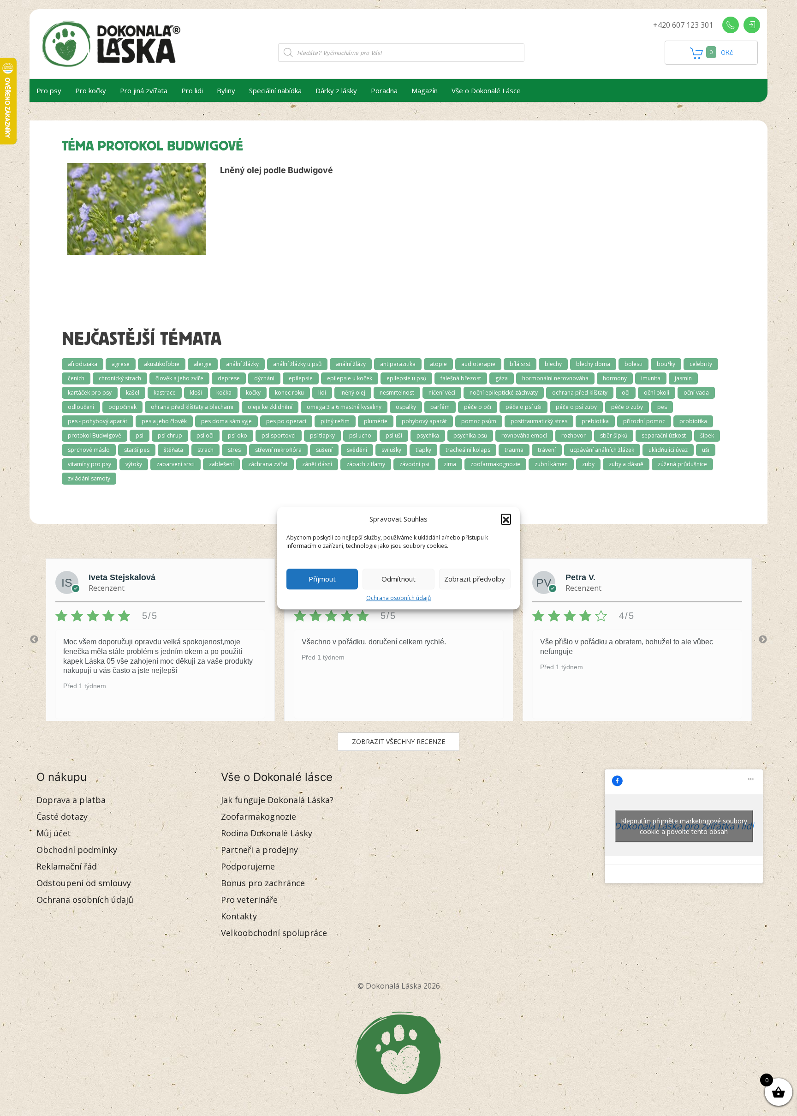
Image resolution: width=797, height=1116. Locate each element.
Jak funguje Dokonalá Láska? (277, 799)
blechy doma (593, 364)
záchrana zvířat (268, 464)
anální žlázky (242, 364)
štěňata (173, 450)
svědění (357, 450)
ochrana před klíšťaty (579, 392)
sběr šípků (613, 435)
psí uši (394, 435)
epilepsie (301, 378)
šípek (707, 435)
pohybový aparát (424, 421)
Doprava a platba (71, 799)
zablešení (221, 464)
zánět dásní (317, 464)
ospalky (406, 407)
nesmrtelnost (397, 392)
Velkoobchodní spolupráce (274, 932)
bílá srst (520, 364)
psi (139, 435)
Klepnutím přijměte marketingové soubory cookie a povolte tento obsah (684, 826)
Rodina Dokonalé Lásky (266, 833)
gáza (501, 378)
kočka (224, 392)
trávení (547, 450)
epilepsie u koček (349, 378)
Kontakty (239, 916)
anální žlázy (351, 364)
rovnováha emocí (524, 435)
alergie (203, 364)
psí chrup (170, 435)
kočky (253, 392)
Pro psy (48, 90)
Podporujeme (248, 866)
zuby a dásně (626, 464)
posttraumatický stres (539, 421)
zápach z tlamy (365, 464)
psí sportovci (279, 435)
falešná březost (460, 378)
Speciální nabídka (275, 90)
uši (705, 450)
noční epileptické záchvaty (504, 392)
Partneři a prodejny (259, 849)
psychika (427, 435)
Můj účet (53, 833)
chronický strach (120, 378)
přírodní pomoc (644, 421)
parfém (440, 407)
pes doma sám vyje (226, 421)
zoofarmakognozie (495, 464)
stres (234, 450)
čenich (76, 378)
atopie (438, 364)
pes (662, 407)
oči (626, 392)
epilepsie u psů (406, 378)
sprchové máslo (89, 450)
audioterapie (478, 364)
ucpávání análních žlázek (602, 450)
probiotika (693, 421)
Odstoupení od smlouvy (83, 882)
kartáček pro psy (90, 392)
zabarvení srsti (175, 464)
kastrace (165, 392)
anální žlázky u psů (297, 364)
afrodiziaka (82, 364)
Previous (34, 639)
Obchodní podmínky (76, 849)
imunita (650, 378)
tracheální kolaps (468, 450)
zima (450, 464)
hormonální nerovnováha (555, 378)
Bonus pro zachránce (263, 882)
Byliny (226, 90)
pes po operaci (286, 421)
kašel (132, 392)
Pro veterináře (249, 899)
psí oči (205, 435)
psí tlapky (322, 435)
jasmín (683, 378)
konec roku (289, 392)
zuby (588, 464)
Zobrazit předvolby (474, 578)
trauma (514, 450)
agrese (121, 364)
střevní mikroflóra (278, 450)
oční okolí (656, 392)
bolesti (633, 364)
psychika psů (470, 435)
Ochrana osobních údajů (398, 598)
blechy (553, 364)
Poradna (384, 90)
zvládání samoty (89, 478)
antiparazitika (398, 364)
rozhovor (573, 435)
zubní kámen (551, 464)
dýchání (264, 378)
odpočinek (122, 407)
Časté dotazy (62, 816)
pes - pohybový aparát (97, 421)
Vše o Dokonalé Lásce (486, 90)
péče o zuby (627, 407)
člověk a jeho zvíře (179, 378)
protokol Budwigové (94, 435)
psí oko (237, 435)
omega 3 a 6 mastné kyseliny (344, 407)
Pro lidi (192, 90)
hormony (615, 378)
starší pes (136, 450)
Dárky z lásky (336, 90)
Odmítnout (398, 578)
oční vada (696, 392)
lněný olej (352, 392)
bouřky (666, 364)
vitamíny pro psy (89, 464)
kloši (196, 392)
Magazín (424, 90)
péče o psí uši (523, 407)
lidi (322, 392)
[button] (506, 519)
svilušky (391, 450)
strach (205, 450)
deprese (229, 378)
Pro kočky (90, 90)
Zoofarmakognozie (258, 816)
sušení (324, 450)
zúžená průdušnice (682, 464)
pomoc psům (478, 421)
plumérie (375, 421)
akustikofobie (161, 364)
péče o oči (477, 407)
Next (762, 639)
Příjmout (322, 578)
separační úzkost (664, 435)
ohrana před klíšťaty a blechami (192, 407)
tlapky (423, 450)
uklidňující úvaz (668, 450)
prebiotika (595, 421)
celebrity (701, 364)
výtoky (133, 464)
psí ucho (360, 435)
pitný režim (335, 421)
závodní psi (414, 464)
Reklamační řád (66, 866)
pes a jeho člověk (164, 421)
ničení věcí (441, 392)
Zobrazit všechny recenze (398, 741)
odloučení (81, 407)
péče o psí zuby (576, 407)
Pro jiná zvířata (143, 90)
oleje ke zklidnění (270, 407)
